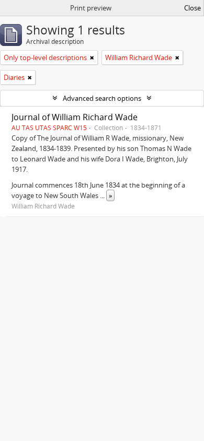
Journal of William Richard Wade (75, 117)
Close (192, 8)
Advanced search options (102, 98)
